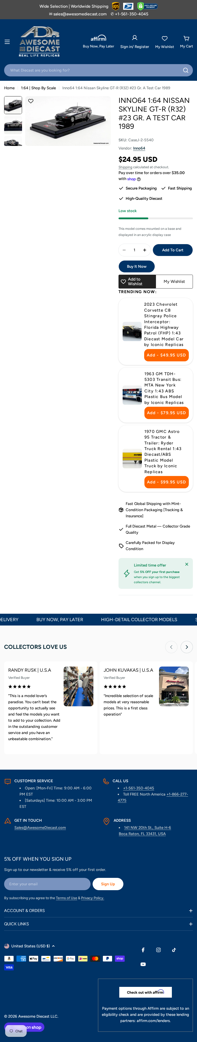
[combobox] (98, 70)
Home (9, 88)
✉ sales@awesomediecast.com (78, 14)
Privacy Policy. (92, 898)
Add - (166, 355)
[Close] (187, 564)
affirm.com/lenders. (154, 1020)
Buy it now (136, 266)
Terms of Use (66, 898)
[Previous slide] (171, 647)
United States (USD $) (30, 946)
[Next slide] (187, 647)
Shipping (125, 167)
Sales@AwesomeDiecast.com (40, 827)
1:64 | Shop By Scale (38, 88)
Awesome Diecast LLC (37, 1016)
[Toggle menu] (7, 42)
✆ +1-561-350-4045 (129, 14)
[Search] (186, 70)
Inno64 (139, 148)
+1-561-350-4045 (138, 788)
